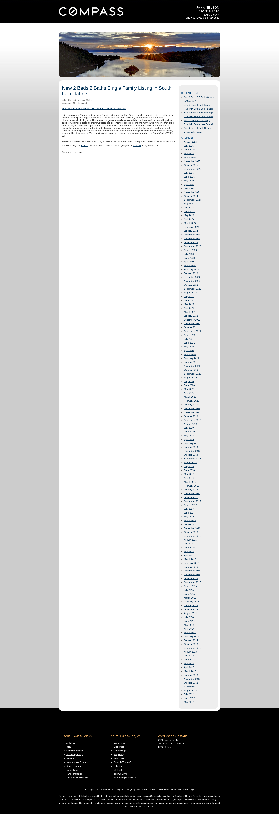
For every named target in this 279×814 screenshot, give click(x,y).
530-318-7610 (164, 747)
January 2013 (191, 675)
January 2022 (191, 316)
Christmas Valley (74, 750)
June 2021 (189, 342)
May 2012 (189, 702)
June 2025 (189, 176)
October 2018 (191, 454)
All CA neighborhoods (77, 777)
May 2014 (189, 625)
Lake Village (120, 750)
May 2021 (189, 346)
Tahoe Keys (72, 770)
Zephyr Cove (120, 774)
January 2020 (191, 404)
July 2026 (189, 145)
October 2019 (191, 416)
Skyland (118, 770)
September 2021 (192, 331)
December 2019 (192, 408)
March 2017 (190, 520)
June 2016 (189, 547)
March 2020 (190, 397)
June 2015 (189, 594)
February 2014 (191, 636)
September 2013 (192, 648)
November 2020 (192, 366)
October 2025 (191, 165)
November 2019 (192, 412)
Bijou (68, 746)
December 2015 (192, 570)
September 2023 (192, 246)
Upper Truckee (74, 766)
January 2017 (191, 524)
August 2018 (190, 462)
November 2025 (192, 161)
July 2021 (189, 339)
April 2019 (189, 439)
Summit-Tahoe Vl (122, 762)
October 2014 (191, 609)
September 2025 (192, 169)
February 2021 (191, 358)
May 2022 (189, 304)
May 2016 (189, 551)
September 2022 (192, 288)
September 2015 (192, 582)
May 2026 (189, 153)
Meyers (70, 758)
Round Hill (119, 758)
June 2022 (189, 300)
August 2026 (190, 142)
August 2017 (190, 505)
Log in (120, 789)
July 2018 (189, 466)
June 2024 (189, 211)
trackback (137, 145)
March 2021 (190, 354)
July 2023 (189, 254)
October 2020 (191, 370)
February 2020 (191, 400)
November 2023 (192, 238)
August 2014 (190, 613)
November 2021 (192, 323)
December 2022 (192, 277)
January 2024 (191, 230)
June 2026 (189, 149)
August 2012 (190, 690)
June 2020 (189, 385)
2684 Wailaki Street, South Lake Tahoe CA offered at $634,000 (94, 108)
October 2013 (191, 644)
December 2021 (192, 319)
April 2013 (189, 667)
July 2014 (189, 617)
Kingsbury (119, 754)
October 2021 (191, 327)
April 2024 (189, 219)
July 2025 (189, 173)
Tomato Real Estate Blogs (181, 789)
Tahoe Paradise (74, 774)
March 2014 (190, 632)
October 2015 (191, 578)
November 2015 (192, 574)
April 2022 (189, 308)
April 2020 (189, 393)
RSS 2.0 (84, 145)
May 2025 (189, 180)
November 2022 (192, 281)
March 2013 (190, 671)
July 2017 (189, 509)
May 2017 (189, 516)
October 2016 (191, 532)
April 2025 (189, 184)
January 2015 (191, 605)
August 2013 (190, 652)
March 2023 (190, 265)
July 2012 (189, 694)
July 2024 (189, 207)
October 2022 (191, 285)
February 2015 (191, 601)
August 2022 (190, 292)
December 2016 (192, 528)
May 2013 (189, 663)
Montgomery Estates (77, 762)
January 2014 (191, 640)
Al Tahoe (70, 743)
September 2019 (192, 420)
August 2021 (190, 335)
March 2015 (190, 597)
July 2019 (189, 428)
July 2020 (189, 381)
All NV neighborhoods (125, 777)
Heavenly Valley (74, 754)
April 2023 (189, 261)
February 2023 (191, 269)
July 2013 (189, 655)
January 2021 (191, 362)
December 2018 (192, 451)
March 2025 (190, 188)
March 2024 (190, 223)
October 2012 (191, 683)
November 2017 (192, 493)
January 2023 (191, 273)
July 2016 (189, 543)
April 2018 (189, 478)
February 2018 (191, 485)
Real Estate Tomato (145, 789)
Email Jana (211, 15)
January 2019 (191, 447)
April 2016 (189, 555)
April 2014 (189, 628)
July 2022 (189, 296)
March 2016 (190, 559)
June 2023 (189, 258)
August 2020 (190, 377)
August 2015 (190, 586)
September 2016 (192, 536)
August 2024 (190, 203)
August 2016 (190, 540)
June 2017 (189, 512)
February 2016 (191, 563)
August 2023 (190, 250)
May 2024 (189, 215)
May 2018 (189, 474)
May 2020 (189, 389)
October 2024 (191, 196)
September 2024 (192, 199)
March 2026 (190, 157)
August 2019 (190, 424)
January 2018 (191, 489)
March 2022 (190, 312)
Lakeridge (119, 766)
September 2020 (192, 373)
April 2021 (189, 350)
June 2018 (189, 470)
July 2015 (189, 590)
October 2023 (191, 242)
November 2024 (192, 192)
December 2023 (192, 234)
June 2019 (189, 431)
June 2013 (189, 659)
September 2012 (192, 686)
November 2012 (192, 679)
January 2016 (191, 567)
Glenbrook (119, 746)
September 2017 (192, 501)
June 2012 (189, 698)
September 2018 (192, 458)
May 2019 (189, 435)
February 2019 (191, 443)
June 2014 (189, 621)
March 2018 (190, 482)
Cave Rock (119, 743)
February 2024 (191, 227)
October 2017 (191, 497)
